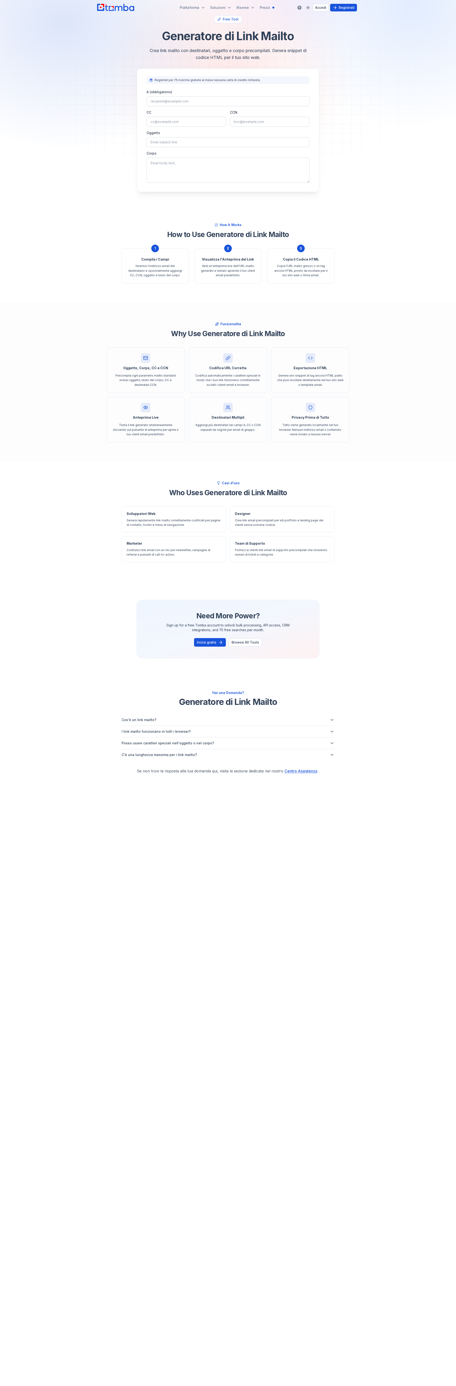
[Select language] (299, 7)
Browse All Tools (245, 642)
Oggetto (153, 133)
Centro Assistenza (301, 771)
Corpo (152, 153)
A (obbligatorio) (159, 92)
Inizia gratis (206, 642)
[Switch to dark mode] (308, 7)
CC (149, 112)
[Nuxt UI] (115, 7)
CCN (233, 112)
